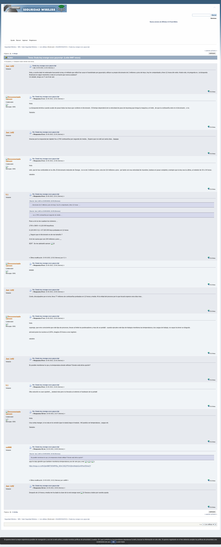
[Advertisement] (110, 33)
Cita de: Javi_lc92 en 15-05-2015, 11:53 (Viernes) (45, 201)
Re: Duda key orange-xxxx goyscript (45, 97)
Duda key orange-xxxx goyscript (44, 66)
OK (113, 542)
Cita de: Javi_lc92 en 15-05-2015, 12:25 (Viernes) (45, 211)
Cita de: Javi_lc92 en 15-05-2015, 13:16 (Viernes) (45, 454)
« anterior (208, 50)
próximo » (214, 50)
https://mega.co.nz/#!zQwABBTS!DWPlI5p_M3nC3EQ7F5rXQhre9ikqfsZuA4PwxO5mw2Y (60, 466)
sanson (9, 99)
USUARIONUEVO (61, 47)
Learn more (121, 542)
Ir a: (201, 524)
